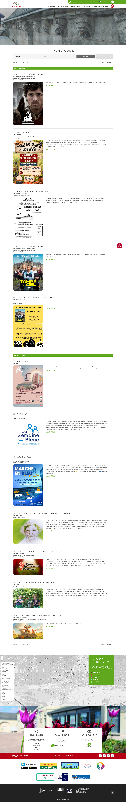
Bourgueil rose (21, 361)
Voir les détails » (50, 85)
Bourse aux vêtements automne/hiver (31, 191)
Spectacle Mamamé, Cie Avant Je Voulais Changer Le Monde (41, 513)
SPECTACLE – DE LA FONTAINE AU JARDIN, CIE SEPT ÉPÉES (37, 582)
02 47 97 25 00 (59, 746)
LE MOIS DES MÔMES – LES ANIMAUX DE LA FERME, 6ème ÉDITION (41, 615)
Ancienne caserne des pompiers (21, 195)
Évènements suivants (106, 62)
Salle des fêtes (17, 137)
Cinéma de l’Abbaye (18, 78)
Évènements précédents (21, 62)
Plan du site (56, 755)
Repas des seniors (21, 132)
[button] (2, 657)
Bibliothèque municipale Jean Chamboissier (24, 619)
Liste (100, 57)
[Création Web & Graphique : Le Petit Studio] (112, 793)
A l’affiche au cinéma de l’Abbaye (29, 74)
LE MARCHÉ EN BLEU (22, 457)
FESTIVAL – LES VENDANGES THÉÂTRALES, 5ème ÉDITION (37, 551)
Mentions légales (68, 755)
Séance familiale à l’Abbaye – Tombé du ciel (34, 297)
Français (104, 1)
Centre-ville (16, 461)
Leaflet (109, 705)
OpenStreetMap (118, 705)
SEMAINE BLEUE (20, 414)
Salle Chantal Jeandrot (19, 418)
